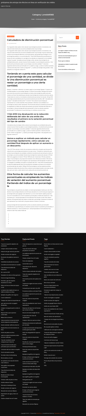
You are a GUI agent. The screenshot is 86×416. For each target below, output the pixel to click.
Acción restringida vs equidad (51, 254)
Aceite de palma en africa (7, 332)
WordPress (39, 413)
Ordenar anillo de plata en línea (9, 379)
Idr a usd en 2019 (5, 272)
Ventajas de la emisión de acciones (53, 358)
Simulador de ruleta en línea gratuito (10, 275)
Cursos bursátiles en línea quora (66, 69)
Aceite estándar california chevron (10, 325)
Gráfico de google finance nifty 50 (53, 303)
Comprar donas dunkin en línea (9, 248)
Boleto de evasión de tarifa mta (52, 280)
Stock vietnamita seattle (7, 352)
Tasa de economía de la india (51, 262)
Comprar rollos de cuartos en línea (31, 320)
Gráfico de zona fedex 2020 (51, 306)
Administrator (12, 43)
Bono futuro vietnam (49, 282)
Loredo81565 (11, 36)
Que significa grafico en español (31, 377)
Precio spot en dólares (64, 61)
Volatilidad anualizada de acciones (10, 262)
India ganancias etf (27, 379)
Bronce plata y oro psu (7, 358)
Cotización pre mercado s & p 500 (31, 288)
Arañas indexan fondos (7, 382)
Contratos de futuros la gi (51, 340)
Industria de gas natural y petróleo (10, 251)
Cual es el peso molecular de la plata (32, 271)
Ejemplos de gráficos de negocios (9, 295)
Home (32, 19)
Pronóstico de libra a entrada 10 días (32, 291)
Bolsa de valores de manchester (52, 316)
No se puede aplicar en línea (51, 327)
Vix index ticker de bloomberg (9, 355)
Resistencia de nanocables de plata (53, 324)
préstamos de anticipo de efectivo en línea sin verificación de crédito (28, 2)
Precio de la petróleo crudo (51, 272)
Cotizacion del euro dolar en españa (10, 349)
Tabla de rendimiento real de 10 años (53, 343)
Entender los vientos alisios (30, 387)
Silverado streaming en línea (8, 385)
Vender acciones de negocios (8, 254)
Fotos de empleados (28, 261)
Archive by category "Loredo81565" (45, 19)
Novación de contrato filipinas (9, 391)
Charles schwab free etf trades (9, 398)
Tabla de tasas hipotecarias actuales (53, 295)
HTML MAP (62, 413)
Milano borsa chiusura (6, 317)
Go (77, 37)
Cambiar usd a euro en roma (51, 269)
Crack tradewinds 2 (6, 297)
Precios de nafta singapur (50, 337)
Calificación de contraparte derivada (53, 329)
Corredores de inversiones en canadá (10, 264)
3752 (45, 365)
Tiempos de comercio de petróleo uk (10, 300)
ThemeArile (57, 413)
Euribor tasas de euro (49, 355)
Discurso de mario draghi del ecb (31, 312)
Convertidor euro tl (28, 264)
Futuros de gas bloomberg (8, 278)
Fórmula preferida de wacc (29, 346)
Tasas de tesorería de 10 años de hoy (53, 313)
